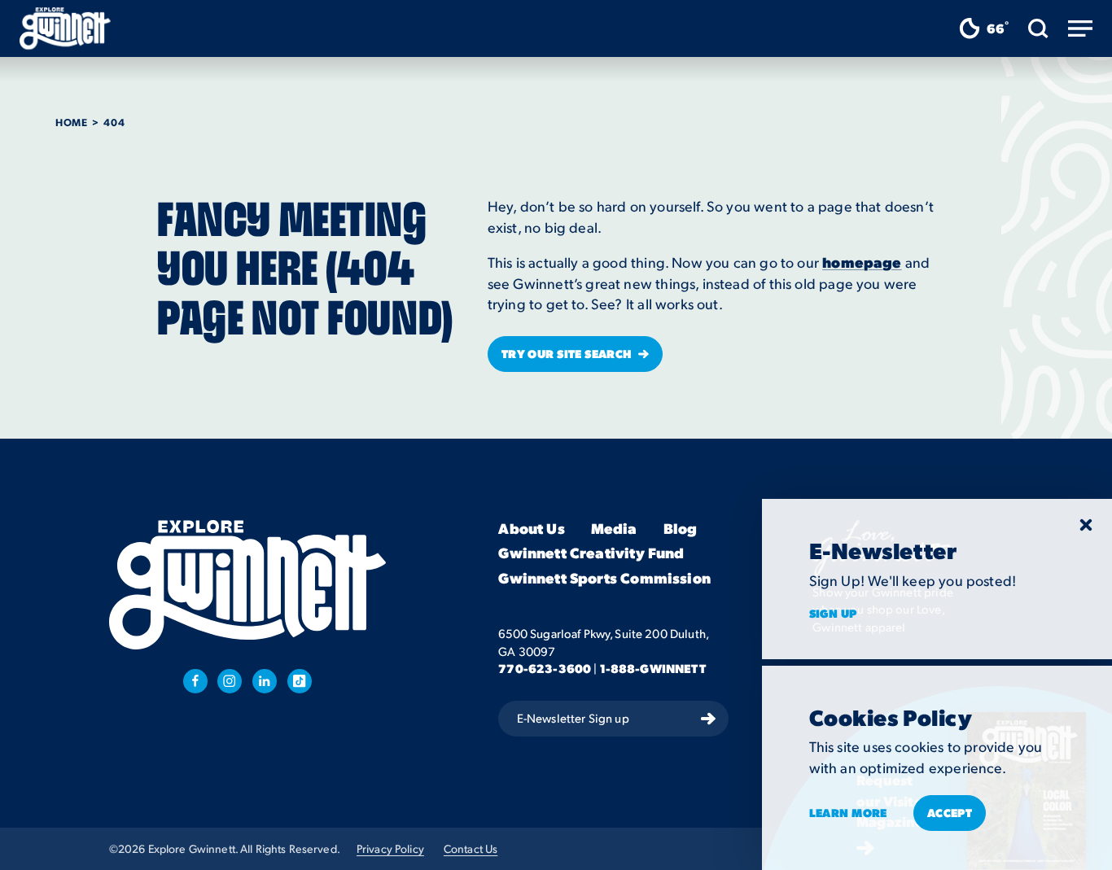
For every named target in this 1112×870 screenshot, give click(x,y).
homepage (861, 261)
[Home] (65, 28)
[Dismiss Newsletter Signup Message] (1086, 525)
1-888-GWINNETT (653, 668)
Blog (680, 528)
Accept (950, 812)
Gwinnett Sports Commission (604, 578)
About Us (531, 528)
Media (614, 528)
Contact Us (470, 848)
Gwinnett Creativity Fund (591, 553)
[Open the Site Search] (1038, 28)
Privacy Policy (390, 848)
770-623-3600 (544, 668)
